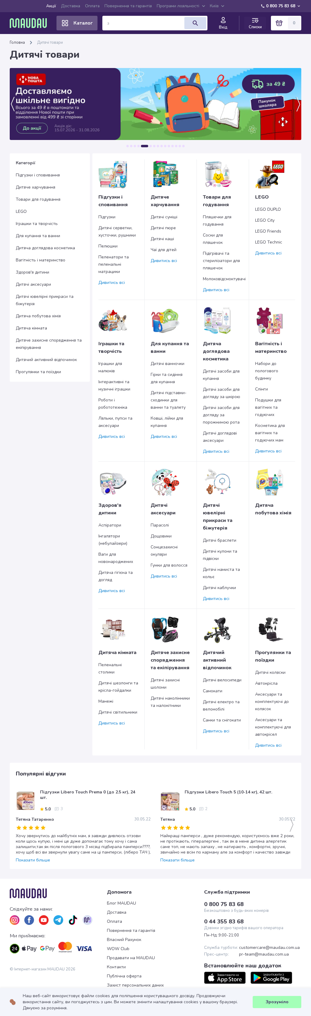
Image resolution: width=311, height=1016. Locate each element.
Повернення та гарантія (128, 6)
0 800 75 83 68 (280, 6)
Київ (214, 6)
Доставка (70, 6)
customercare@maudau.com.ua (269, 947)
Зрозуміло (277, 1002)
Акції (51, 6)
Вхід (223, 27)
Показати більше (33, 860)
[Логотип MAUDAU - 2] (31, 23)
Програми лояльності (178, 6)
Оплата (92, 6)
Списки (255, 26)
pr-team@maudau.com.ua (264, 954)
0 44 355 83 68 (224, 921)
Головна (17, 42)
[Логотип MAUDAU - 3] (58, 893)
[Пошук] (195, 23)
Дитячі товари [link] (50, 42)
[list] (14, 920)
